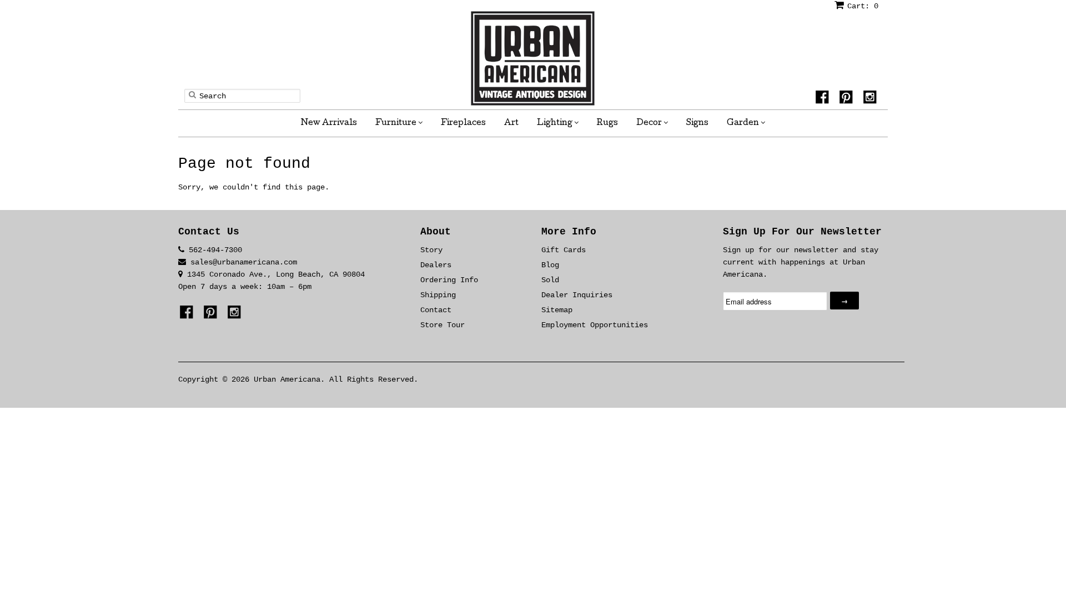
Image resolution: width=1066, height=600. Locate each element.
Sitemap (556, 310)
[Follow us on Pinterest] (847, 99)
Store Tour (442, 325)
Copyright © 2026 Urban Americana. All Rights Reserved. (298, 379)
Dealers (435, 265)
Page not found (244, 163)
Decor (649, 123)
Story (431, 250)
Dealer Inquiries (576, 295)
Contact (435, 310)
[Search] (192, 94)
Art (511, 123)
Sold (550, 280)
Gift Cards (563, 250)
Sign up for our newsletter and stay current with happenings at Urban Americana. (800, 262)
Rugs (607, 123)
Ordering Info (449, 280)
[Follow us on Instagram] (871, 99)
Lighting (555, 123)
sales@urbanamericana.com (243, 262)
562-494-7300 (215, 250)
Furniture (396, 123)
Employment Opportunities (594, 325)
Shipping (438, 295)
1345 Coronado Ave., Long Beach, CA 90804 (274, 274)
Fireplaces (463, 123)
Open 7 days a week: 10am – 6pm (244, 286)
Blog (550, 265)
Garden (744, 123)
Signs (697, 123)
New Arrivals (329, 123)
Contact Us (208, 231)
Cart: (862, 6)
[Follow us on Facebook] (824, 99)
